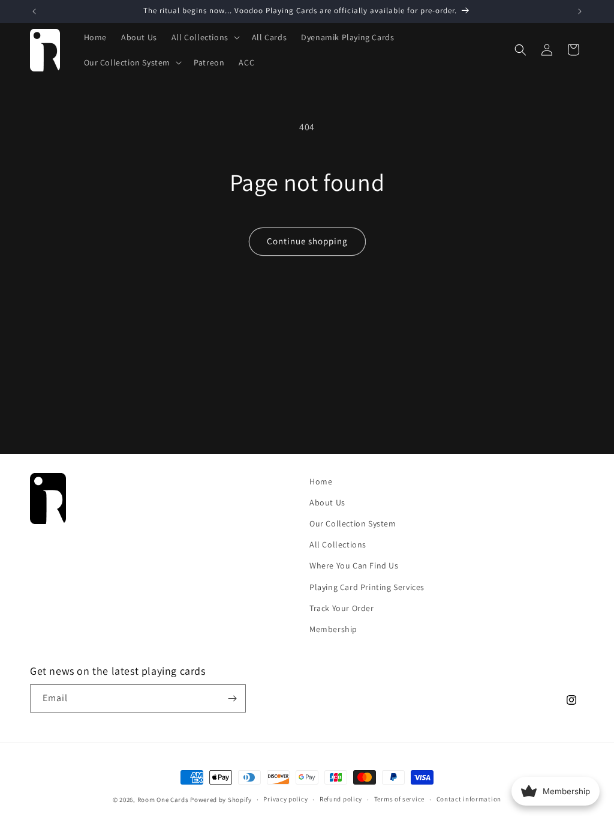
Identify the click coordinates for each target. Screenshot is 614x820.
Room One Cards (163, 799)
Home (320, 481)
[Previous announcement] (34, 11)
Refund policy (341, 799)
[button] (204, 37)
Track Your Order (341, 608)
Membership (333, 629)
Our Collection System (352, 523)
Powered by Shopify (221, 799)
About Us (327, 502)
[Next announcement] (580, 11)
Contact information (469, 799)
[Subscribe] (232, 698)
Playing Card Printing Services (367, 587)
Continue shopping (307, 241)
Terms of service (399, 799)
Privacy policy (285, 799)
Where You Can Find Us (354, 565)
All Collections (337, 544)
